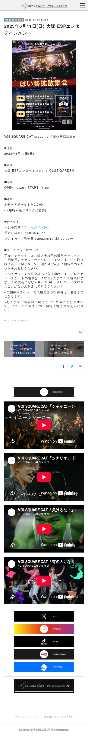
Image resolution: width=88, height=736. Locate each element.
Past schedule (14, 19)
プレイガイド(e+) (37, 227)
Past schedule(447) (16, 320)
